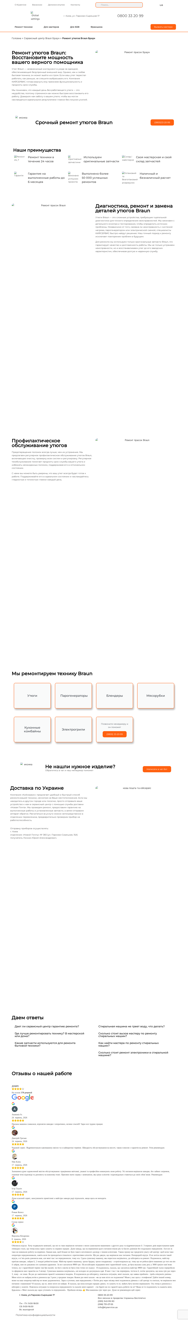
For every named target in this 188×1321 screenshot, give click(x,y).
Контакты (75, 5)
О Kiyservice (20, 5)
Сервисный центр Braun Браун (41, 38)
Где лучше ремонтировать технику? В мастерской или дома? (49, 1035)
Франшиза (96, 27)
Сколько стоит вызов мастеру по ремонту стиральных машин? (127, 1035)
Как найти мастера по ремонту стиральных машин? (128, 1044)
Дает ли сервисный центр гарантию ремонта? (47, 1026)
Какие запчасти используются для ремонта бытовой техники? (45, 1044)
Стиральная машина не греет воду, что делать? (131, 1026)
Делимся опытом (56, 5)
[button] (52, 1026)
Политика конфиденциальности (35, 1315)
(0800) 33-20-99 (114, 734)
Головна (16, 38)
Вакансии (37, 5)
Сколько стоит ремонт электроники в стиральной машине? (133, 1054)
